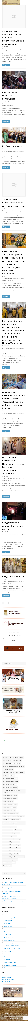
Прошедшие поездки (10, 962)
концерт (5, 819)
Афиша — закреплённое (11, 917)
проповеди (17, 839)
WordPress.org (6, 981)
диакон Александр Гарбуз (10, 778)
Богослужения (8, 49)
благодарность (20, 772)
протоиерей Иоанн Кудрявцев (11, 850)
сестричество (13, 859)
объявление (18, 830)
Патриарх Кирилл (8, 769)
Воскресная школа (9, 534)
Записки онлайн (20, 1016)
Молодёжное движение (11, 943)
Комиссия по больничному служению (13, 766)
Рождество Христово (13, 576)
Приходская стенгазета (10, 956)
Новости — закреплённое (11, 945)
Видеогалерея (8, 926)
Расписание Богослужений (11, 1013)
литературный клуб (15, 819)
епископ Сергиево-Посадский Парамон (11, 791)
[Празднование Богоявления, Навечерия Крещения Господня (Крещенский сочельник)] (14, 446)
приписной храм (7, 839)
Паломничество (8, 954)
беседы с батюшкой (8, 772)
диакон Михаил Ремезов (10, 784)
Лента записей (6, 977)
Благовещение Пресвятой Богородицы (9, 95)
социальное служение (9, 862)
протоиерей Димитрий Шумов (11, 847)
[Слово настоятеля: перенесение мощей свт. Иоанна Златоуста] (14, 185)
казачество (21, 816)
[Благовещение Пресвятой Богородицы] (14, 80)
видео (12, 775)
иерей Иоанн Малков (9, 810)
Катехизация (7, 934)
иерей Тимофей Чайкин (9, 816)
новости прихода (7, 830)
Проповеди (9, 51)
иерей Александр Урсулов (10, 798)
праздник (16, 833)
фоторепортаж (7, 865)
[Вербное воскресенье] (14, 135)
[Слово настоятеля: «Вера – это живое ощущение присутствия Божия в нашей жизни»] (14, 16)
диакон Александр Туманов (10, 781)
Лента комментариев (8, 979)
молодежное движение (9, 827)
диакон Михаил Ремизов (10, 787)
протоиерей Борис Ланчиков (11, 842)
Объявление (7, 951)
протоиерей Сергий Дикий (10, 853)
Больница (7, 923)
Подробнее (6, 65)
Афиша (6, 915)
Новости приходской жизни (12, 948)
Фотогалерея (9, 105)
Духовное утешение (9, 931)
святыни (5, 859)
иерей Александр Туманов (10, 795)
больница (5, 775)
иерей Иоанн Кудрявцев (9, 807)
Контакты (12, 1016)
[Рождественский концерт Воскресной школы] (14, 511)
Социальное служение (10, 965)
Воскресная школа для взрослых (12, 760)
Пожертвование (14, 1018)
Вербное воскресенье (13, 146)
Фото (22, 1013)
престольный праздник (9, 836)
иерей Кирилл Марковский (10, 813)
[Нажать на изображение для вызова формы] (14, 730)
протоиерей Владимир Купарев (11, 844)
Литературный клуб (9, 940)
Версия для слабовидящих (15, 648)
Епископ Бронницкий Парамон (11, 763)
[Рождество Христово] (14, 565)
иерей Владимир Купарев (10, 804)
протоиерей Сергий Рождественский (13, 856)
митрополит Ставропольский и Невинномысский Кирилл (11, 823)
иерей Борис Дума (8, 801)
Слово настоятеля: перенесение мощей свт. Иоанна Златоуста (13, 202)
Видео (6, 1016)
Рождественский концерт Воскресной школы (12, 525)
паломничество (7, 833)
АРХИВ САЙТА (7, 757)
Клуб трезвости (8, 937)
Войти (4, 975)
